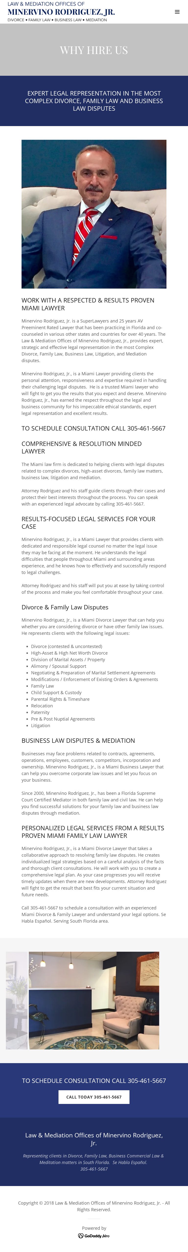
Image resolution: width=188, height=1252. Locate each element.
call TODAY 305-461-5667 (93, 1097)
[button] (177, 12)
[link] (61, 12)
